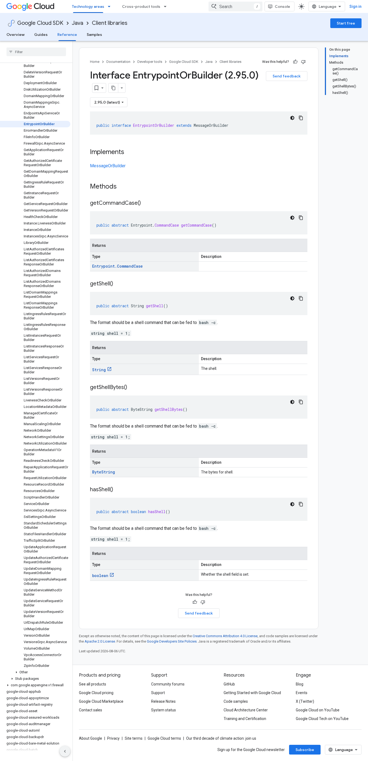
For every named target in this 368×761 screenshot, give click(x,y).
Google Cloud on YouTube (317, 710)
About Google (90, 738)
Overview (15, 34)
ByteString (103, 472)
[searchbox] (36, 51)
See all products (92, 684)
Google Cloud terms (164, 738)
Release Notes (163, 701)
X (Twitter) (305, 701)
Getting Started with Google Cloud (252, 693)
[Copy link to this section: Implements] (129, 152)
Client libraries (109, 23)
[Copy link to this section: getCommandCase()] (146, 203)
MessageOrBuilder (108, 165)
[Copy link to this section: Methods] (123, 187)
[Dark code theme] (292, 118)
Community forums (168, 684)
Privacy (113, 738)
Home (94, 62)
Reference (67, 34)
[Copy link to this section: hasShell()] (118, 490)
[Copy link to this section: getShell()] (118, 284)
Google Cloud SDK (40, 23)
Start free (346, 23)
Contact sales (90, 710)
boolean (100, 575)
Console (282, 6)
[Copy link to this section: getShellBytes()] (132, 387)
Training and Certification (245, 718)
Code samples (236, 701)
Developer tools (149, 62)
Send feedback (287, 76)
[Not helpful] (303, 62)
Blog (299, 684)
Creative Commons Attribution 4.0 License (225, 636)
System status (163, 710)
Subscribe (305, 749)
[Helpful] (295, 62)
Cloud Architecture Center (246, 710)
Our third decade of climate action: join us (221, 738)
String (99, 369)
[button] (35, 672)
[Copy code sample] (301, 118)
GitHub (229, 684)
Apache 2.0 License (100, 641)
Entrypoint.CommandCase (117, 266)
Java (77, 23)
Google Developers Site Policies (172, 641)
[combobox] (235, 6)
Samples (94, 34)
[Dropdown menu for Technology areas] (110, 6)
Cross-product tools (141, 6)
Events (301, 693)
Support (158, 693)
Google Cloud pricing (96, 693)
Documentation (118, 62)
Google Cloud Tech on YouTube (322, 718)
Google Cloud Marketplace (101, 701)
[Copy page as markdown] (113, 88)
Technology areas (88, 6)
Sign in (355, 6)
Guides (41, 34)
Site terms (134, 738)
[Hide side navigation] (65, 751)
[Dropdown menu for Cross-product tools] (166, 6)
